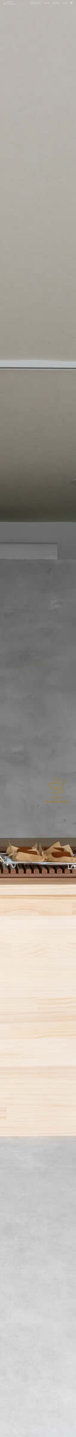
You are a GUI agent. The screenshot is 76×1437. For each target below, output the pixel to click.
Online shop (35, 3)
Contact (65, 3)
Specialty (56, 3)
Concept (47, 3)
